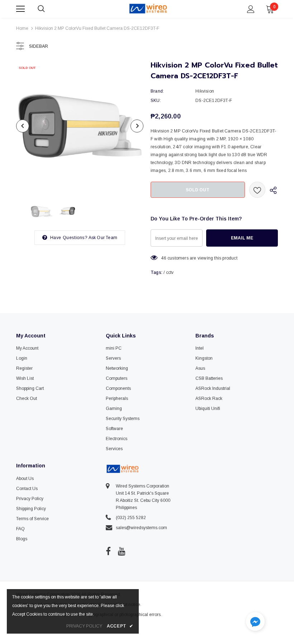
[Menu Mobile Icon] (20, 9)
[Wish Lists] (257, 190)
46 (163, 258)
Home (22, 28)
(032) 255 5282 (131, 517)
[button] (255, 622)
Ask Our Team (103, 237)
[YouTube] (121, 551)
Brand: (157, 91)
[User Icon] (251, 9)
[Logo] (148, 8)
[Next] (137, 126)
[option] (79, 126)
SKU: (156, 100)
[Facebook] (108, 551)
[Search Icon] (48, 9)
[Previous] (22, 126)
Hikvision (204, 91)
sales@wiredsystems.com (141, 527)
